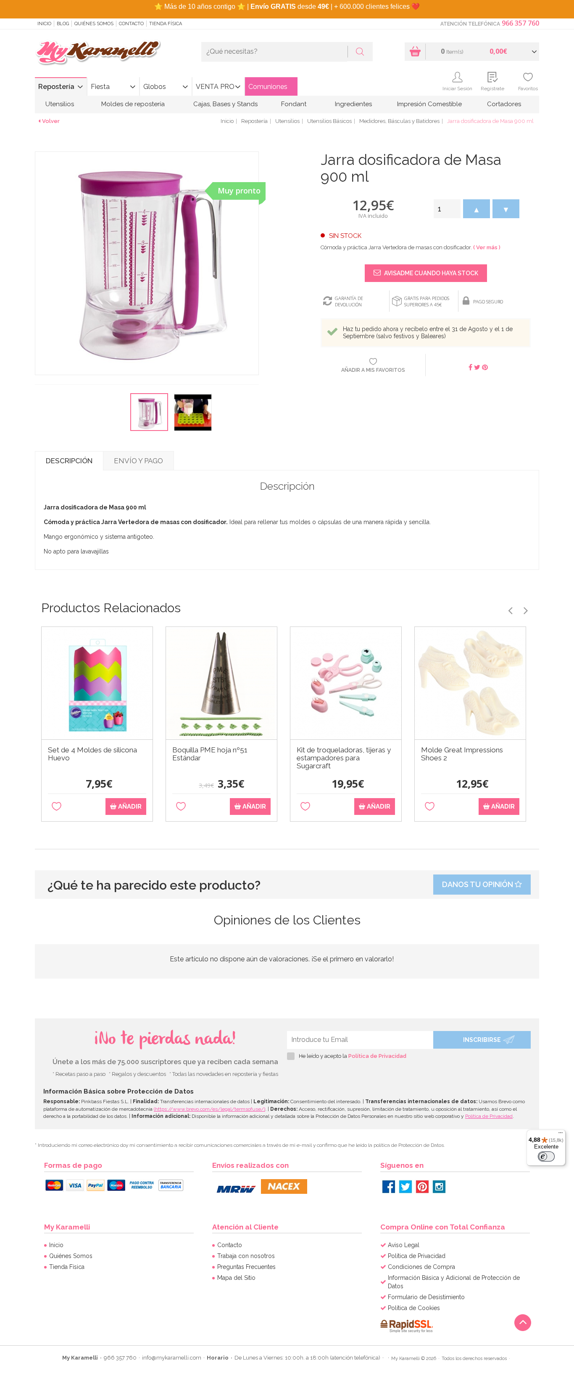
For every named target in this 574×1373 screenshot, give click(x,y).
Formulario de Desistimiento (426, 1297)
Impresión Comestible (429, 104)
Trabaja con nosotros (246, 1256)
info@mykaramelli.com (171, 1358)
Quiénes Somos (93, 23)
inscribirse (482, 1039)
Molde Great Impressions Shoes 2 (462, 754)
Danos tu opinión (478, 884)
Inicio (44, 23)
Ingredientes (353, 104)
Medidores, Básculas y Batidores (399, 121)
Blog (63, 23)
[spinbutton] (447, 208)
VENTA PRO (215, 87)
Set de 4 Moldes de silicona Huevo (92, 754)
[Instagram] (439, 1186)
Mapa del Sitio (236, 1277)
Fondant (293, 104)
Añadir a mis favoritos (373, 370)
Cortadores (504, 104)
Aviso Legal (403, 1245)
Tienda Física (165, 23)
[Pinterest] (422, 1186)
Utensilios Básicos (329, 121)
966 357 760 (520, 23)
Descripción (69, 461)
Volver (51, 121)
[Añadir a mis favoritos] (56, 806)
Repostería (56, 87)
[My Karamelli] (98, 53)
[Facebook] (388, 1186)
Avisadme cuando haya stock (430, 273)
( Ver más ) (486, 247)
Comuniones (267, 87)
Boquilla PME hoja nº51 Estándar (210, 754)
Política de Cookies (414, 1308)
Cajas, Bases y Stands (225, 104)
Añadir (129, 806)
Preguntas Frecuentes (246, 1266)
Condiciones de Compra (421, 1266)
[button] (476, 208)
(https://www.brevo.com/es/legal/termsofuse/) (209, 1109)
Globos (154, 87)
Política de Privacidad (377, 1056)
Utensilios (59, 104)
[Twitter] (405, 1186)
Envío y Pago (138, 461)
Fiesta (100, 87)
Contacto (131, 23)
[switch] (546, 1156)
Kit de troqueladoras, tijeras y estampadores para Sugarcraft (344, 758)
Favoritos (528, 88)
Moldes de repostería (133, 104)
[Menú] (561, 1135)
